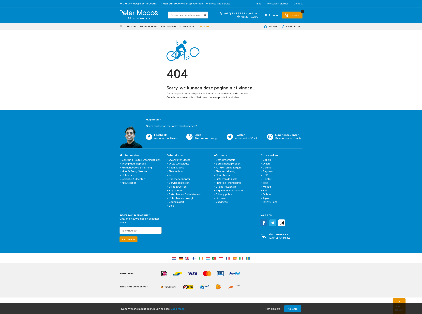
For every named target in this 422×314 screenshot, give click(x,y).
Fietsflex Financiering (228, 182)
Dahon (267, 194)
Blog (258, 3)
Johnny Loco (270, 201)
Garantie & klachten (133, 179)
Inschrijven (128, 239)
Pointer (267, 179)
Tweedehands (148, 26)
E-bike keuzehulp (226, 186)
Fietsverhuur (176, 171)
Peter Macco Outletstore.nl (184, 194)
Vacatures (222, 201)
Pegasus (268, 171)
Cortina (267, 167)
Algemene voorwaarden (230, 190)
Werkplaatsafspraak (134, 163)
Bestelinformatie (225, 159)
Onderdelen (168, 26)
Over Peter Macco (179, 159)
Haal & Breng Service (134, 171)
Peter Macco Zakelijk (181, 198)
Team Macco (176, 167)
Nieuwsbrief (129, 182)
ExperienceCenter (179, 179)
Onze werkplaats (179, 163)
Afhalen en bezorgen (228, 167)
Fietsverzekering (225, 171)
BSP (265, 175)
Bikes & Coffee (178, 186)
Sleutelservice (224, 175)
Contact (298, 3)
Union (266, 163)
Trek (265, 182)
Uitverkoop (205, 26)
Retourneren (129, 175)
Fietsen (131, 26)
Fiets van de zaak (226, 179)
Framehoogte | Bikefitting (137, 167)
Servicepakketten (179, 182)
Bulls (265, 190)
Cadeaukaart (176, 201)
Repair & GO (176, 190)
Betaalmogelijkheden (228, 163)
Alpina (266, 198)
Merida (267, 186)
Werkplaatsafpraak (277, 3)
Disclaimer (222, 198)
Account (273, 15)
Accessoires (187, 26)
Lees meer (177, 308)
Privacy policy (224, 194)
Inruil (171, 175)
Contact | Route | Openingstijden (141, 159)
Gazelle (267, 159)
